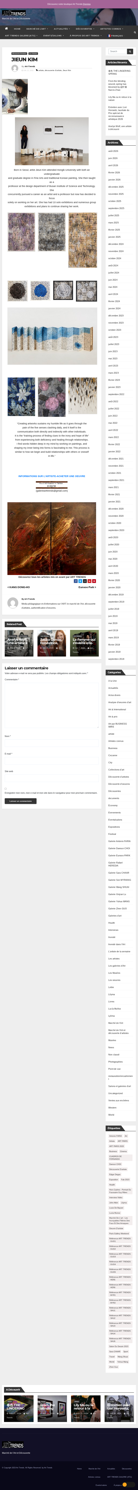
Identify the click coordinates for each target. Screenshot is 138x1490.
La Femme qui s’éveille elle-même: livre (84, 643)
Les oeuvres (114, 980)
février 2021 (114, 494)
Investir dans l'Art (116, 944)
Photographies (115, 1062)
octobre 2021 (114, 473)
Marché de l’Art (36, 29)
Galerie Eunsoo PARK (119, 855)
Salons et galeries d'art (119, 1086)
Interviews (113, 930)
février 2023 (114, 380)
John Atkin (113, 1203)
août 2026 (113, 151)
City (110, 762)
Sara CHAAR (114, 1351)
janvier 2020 (114, 587)
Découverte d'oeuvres (119, 784)
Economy (113, 805)
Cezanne (112, 755)
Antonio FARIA (115, 1136)
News (111, 1047)
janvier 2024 (114, 308)
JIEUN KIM (24, 59)
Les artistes (33, 53)
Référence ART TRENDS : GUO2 (120, 1247)
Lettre (111, 987)
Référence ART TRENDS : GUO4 (120, 1263)
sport (125, 1351)
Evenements (114, 812)
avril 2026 (113, 165)
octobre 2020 (114, 523)
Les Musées (114, 973)
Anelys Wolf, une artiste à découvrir (17, 643)
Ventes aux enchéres (118, 1100)
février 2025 (114, 230)
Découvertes (84, 29)
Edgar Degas (114, 1174)
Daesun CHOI (115, 1164)
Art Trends (48, 1468)
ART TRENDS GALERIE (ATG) (20, 35)
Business (113, 748)
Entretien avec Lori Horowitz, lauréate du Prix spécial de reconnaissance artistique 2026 (118, 113)
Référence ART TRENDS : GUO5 (120, 1270)
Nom (8, 736)
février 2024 (114, 301)
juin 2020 (113, 552)
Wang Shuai (123, 1357)
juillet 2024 (113, 273)
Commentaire (12, 679)
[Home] (6, 29)
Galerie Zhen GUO (117, 908)
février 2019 (114, 645)
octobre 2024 (114, 258)
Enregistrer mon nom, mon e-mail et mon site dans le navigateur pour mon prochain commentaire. (51, 793)
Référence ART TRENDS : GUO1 (120, 1239)
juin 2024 (113, 280)
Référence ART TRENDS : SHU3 (120, 1324)
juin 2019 (113, 616)
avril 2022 (113, 430)
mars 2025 (113, 222)
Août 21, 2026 (15, 1413)
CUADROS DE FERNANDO (115, 1157)
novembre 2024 (116, 251)
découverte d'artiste (53, 70)
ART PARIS (122, 1141)
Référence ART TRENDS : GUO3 (120, 1255)
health (112, 1185)
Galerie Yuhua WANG (119, 901)
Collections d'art (116, 770)
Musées (112, 1040)
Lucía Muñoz (114, 1009)
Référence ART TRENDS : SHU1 (120, 1309)
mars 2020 (113, 573)
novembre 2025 (116, 194)
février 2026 (114, 172)
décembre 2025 (116, 187)
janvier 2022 (114, 451)
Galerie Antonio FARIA (119, 841)
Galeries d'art (114, 916)
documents (113, 798)
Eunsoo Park (87, 587)
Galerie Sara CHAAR (118, 873)
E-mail (8, 754)
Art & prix (112, 717)
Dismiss (87, 4)
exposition (113, 1179)
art (126, 1136)
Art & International (117, 709)
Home (17, 29)
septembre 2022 (116, 394)
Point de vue (114, 1069)
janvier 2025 (114, 237)
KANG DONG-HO (19, 587)
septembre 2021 (116, 480)
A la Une (112, 681)
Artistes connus (111, 29)
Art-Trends (30, 66)
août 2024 (113, 265)
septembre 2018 (116, 659)
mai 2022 (113, 423)
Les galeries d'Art (116, 966)
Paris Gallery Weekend (119, 1233)
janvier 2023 (114, 387)
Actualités (61, 29)
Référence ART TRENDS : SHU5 (120, 1339)
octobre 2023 (114, 330)
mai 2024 (113, 287)
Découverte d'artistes (19, 53)
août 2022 (113, 401)
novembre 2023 (116, 323)
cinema (123, 1151)
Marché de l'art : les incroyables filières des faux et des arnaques (119, 1220)
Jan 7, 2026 (80, 648)
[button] (135, 32)
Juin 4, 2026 (15, 648)
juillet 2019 (113, 609)
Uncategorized (115, 1093)
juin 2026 (113, 158)
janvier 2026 (114, 180)
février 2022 (114, 444)
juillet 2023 (113, 344)
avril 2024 (113, 294)
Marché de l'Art (115, 1023)
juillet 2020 (113, 544)
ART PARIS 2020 (116, 1146)
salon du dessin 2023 (118, 1346)
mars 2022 (113, 437)
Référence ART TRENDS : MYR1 (120, 1293)
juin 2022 (113, 416)
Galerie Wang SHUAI (118, 887)
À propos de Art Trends (85, 35)
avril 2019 (113, 630)
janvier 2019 (114, 652)
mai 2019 (113, 623)
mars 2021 (113, 487)
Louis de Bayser (116, 1208)
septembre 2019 (116, 602)
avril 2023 (113, 366)
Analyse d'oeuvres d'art (119, 702)
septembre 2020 (116, 530)
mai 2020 (113, 559)
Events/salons (52, 35)
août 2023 (113, 337)
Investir (111, 937)
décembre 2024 (116, 244)
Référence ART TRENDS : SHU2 (120, 1316)
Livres (111, 1001)
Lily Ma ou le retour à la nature (83, 1408)
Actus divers (114, 695)
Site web (9, 771)
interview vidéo (115, 1197)
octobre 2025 (114, 201)
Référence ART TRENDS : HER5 (120, 1278)
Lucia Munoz (114, 1213)
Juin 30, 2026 (115, 1413)
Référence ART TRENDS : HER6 (120, 1286)
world (111, 1362)
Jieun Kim (67, 70)
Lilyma (111, 994)
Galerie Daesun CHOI (119, 848)
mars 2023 (113, 373)
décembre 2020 (116, 509)
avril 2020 (113, 566)
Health (111, 923)
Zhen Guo (113, 1367)
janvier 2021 (114, 501)
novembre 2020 (116, 516)
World (111, 1115)
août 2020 (113, 537)
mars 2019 (113, 637)
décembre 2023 (116, 315)
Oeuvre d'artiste (116, 1228)
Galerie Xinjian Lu (117, 894)
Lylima (111, 1016)
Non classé (113, 1054)
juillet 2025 (113, 215)
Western (112, 1108)
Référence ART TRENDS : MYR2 (120, 1301)
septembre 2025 (116, 208)
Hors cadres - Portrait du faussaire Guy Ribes (120, 1191)
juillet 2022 (113, 408)
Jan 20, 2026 (48, 648)
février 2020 (114, 580)
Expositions (114, 827)
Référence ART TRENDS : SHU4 (120, 1332)
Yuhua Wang (122, 1362)
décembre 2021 (116, 459)
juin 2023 (113, 351)
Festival (112, 834)
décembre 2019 (116, 594)
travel (112, 1357)
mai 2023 (113, 358)
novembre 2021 (116, 466)
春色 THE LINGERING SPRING (16, 1408)
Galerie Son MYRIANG (119, 880)
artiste (41, 70)
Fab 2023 (125, 1179)
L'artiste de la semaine (119, 951)
